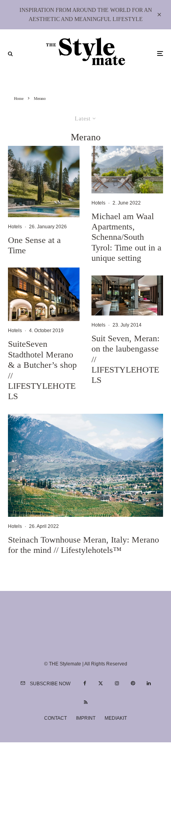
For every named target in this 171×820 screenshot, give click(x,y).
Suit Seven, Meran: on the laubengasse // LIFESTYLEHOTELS (125, 359)
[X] (100, 683)
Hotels (15, 226)
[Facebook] (85, 683)
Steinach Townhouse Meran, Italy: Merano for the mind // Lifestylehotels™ (83, 545)
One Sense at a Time (34, 245)
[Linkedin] (149, 683)
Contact (55, 718)
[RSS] (85, 702)
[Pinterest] (133, 683)
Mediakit (116, 718)
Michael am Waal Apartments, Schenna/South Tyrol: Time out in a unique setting (126, 237)
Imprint (85, 718)
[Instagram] (117, 683)
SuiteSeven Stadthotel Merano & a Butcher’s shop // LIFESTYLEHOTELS (42, 370)
